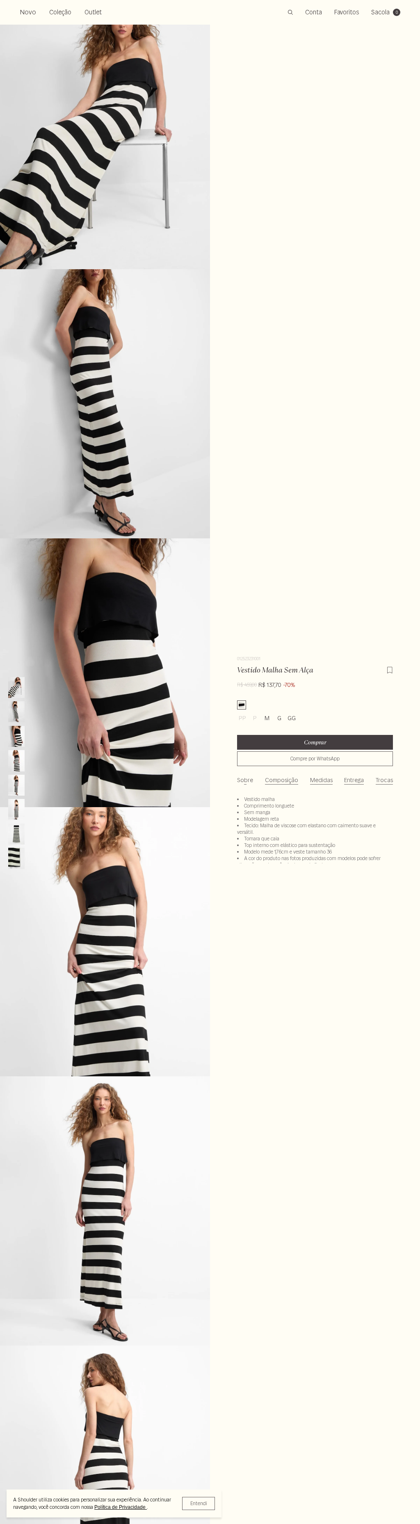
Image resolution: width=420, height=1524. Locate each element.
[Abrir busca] (290, 12)
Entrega (354, 780)
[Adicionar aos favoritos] (389, 668)
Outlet (93, 12)
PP (242, 718)
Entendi (198, 1503)
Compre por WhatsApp (315, 758)
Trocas (384, 780)
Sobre (245, 780)
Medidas (321, 780)
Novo (28, 12)
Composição (281, 780)
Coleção (60, 12)
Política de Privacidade (120, 1507)
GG (292, 718)
